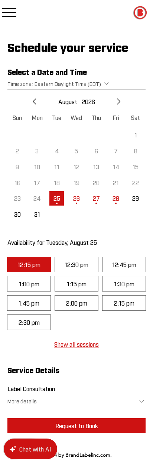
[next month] (118, 101)
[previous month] (34, 101)
